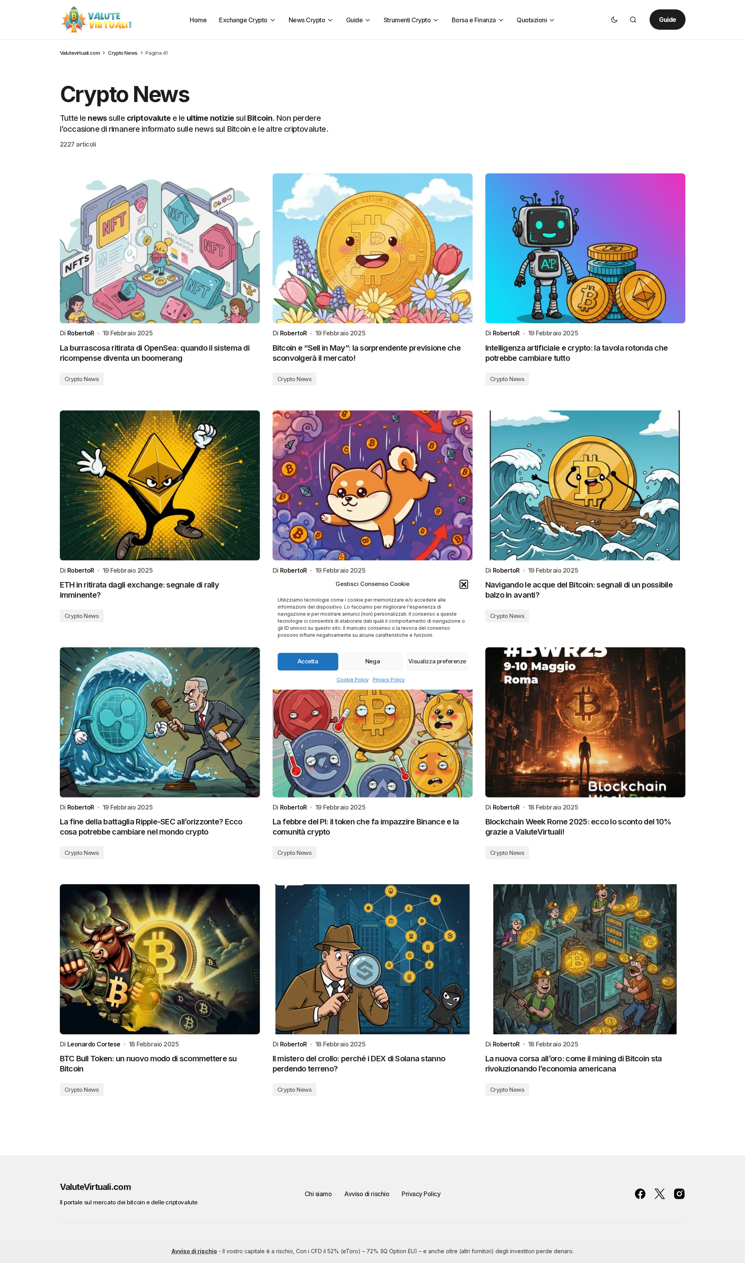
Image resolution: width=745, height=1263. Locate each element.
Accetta (308, 661)
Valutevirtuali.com (80, 53)
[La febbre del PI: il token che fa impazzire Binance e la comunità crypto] (373, 722)
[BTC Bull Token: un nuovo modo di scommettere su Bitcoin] (160, 959)
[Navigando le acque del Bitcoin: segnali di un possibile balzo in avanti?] (585, 485)
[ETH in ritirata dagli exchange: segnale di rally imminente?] (160, 485)
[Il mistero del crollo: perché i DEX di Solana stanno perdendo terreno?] (373, 959)
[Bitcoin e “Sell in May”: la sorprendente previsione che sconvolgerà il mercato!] (373, 248)
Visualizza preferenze (437, 661)
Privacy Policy (389, 679)
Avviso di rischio (366, 1194)
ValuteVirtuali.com (95, 1187)
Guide (667, 19)
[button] (464, 584)
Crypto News (123, 53)
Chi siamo (318, 1194)
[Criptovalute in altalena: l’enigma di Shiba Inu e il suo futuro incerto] (373, 485)
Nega (372, 661)
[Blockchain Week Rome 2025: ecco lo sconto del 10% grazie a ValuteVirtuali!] (585, 722)
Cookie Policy (353, 679)
